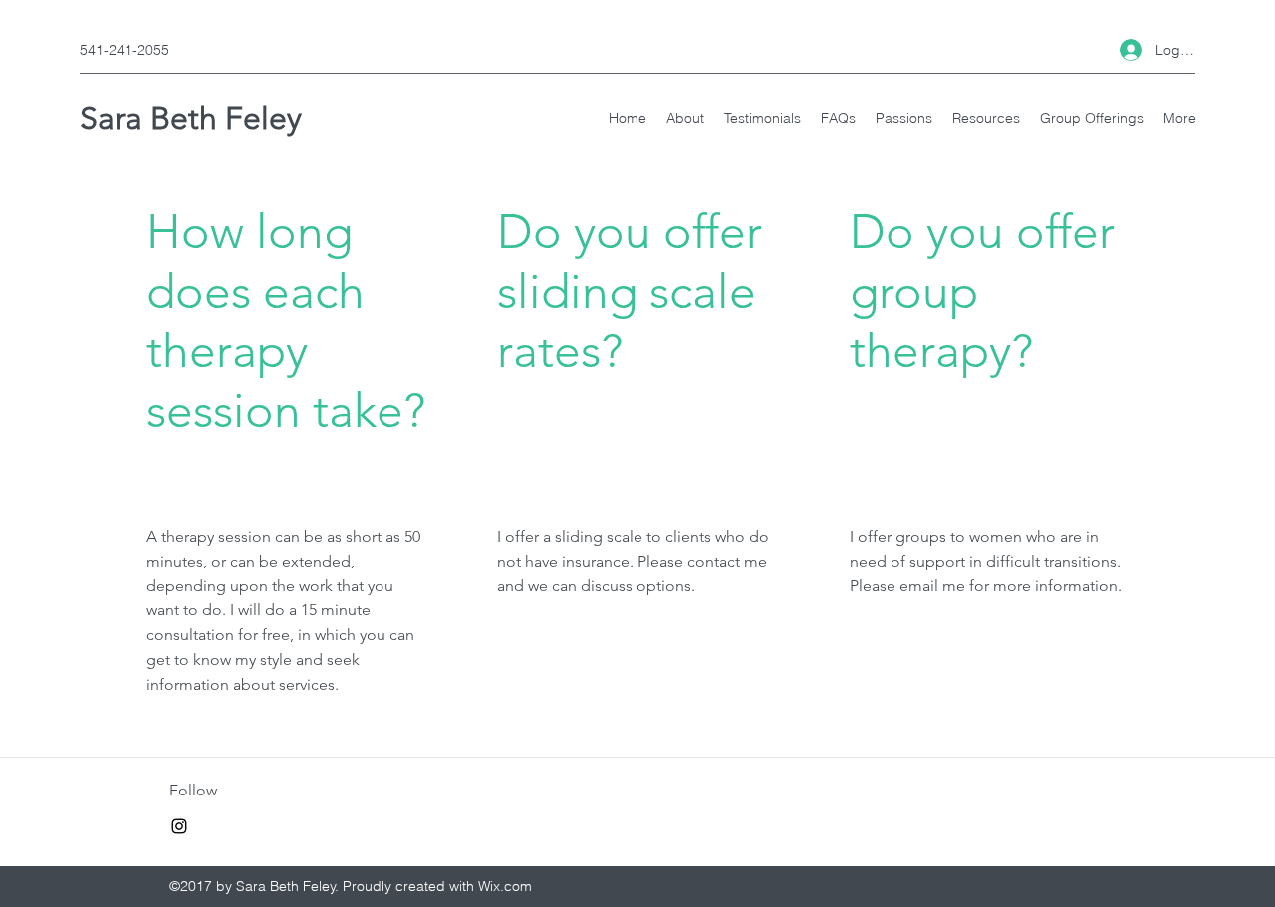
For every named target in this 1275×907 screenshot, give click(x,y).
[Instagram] (179, 826)
